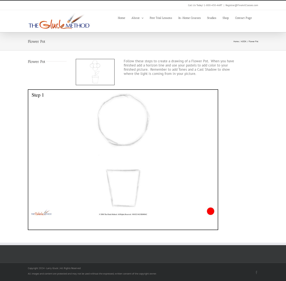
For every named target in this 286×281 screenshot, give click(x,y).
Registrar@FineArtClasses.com (241, 5)
